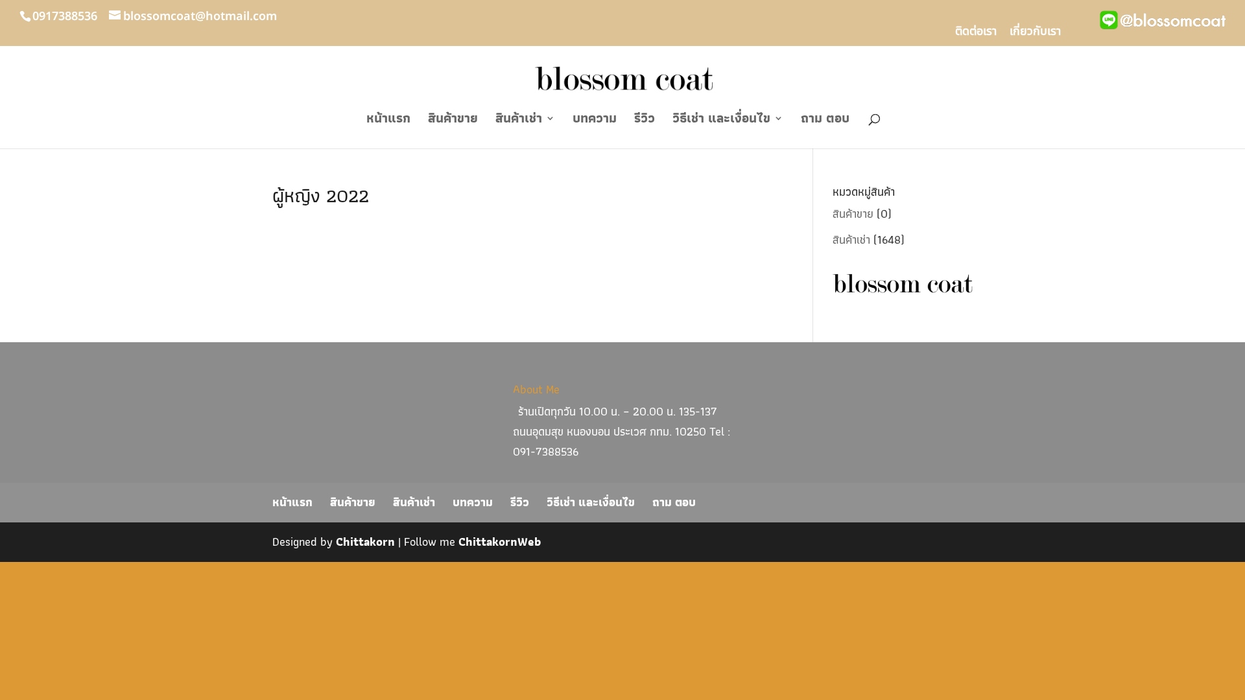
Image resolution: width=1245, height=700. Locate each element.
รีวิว (644, 120)
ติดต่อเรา (976, 33)
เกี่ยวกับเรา (1035, 33)
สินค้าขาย (453, 120)
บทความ (595, 120)
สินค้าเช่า (518, 120)
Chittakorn (365, 541)
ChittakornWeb (499, 541)
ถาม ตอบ (825, 120)
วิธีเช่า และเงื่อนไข (721, 120)
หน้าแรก (388, 120)
